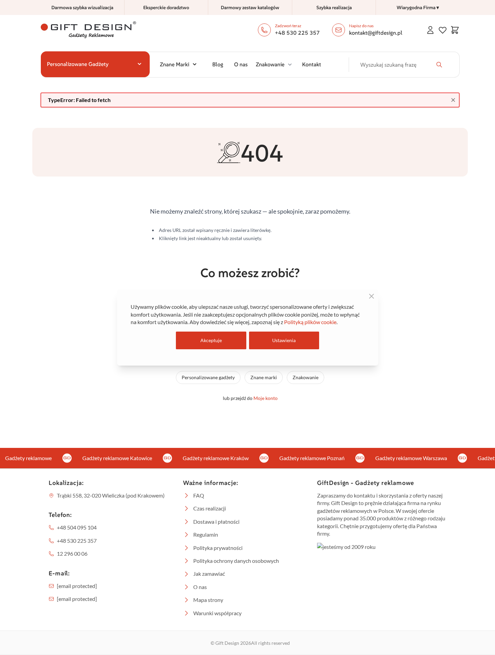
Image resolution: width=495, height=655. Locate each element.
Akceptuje (211, 340)
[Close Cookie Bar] (371, 296)
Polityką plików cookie (310, 322)
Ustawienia (284, 340)
